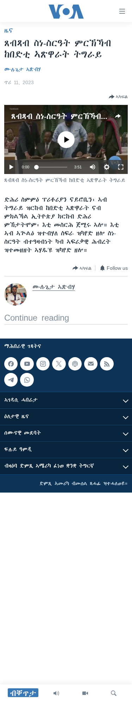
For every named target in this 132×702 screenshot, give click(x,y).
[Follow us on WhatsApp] (26, 379)
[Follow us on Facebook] (11, 363)
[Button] (118, 97)
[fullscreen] (121, 167)
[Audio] (56, 693)
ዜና (8, 30)
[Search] (113, 693)
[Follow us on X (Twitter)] (58, 363)
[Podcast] (75, 363)
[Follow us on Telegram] (11, 379)
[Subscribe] (91, 363)
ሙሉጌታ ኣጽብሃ (22, 69)
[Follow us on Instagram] (43, 363)
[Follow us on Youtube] (26, 363)
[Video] (85, 693)
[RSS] (106, 363)
